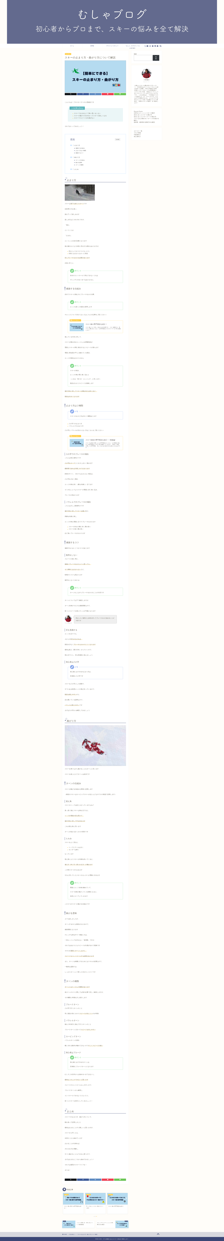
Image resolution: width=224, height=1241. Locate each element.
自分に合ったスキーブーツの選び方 (145, 116)
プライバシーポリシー (112, 46)
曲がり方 (77, 157)
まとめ (76, 169)
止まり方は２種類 (81, 150)
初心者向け (68, 54)
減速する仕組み (80, 148)
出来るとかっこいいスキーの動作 (144, 113)
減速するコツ (79, 153)
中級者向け (137, 134)
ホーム (72, 46)
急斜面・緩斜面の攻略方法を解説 (144, 122)
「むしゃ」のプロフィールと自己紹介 (132, 46)
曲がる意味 (79, 162)
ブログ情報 (137, 133)
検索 (135, 54)
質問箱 (92, 46)
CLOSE (117, 139)
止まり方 (77, 145)
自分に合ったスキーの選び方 (143, 115)
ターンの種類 (79, 165)
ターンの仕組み (80, 160)
